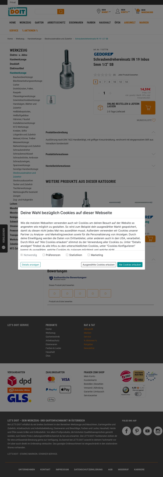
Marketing (97, 255)
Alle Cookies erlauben (130, 264)
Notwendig (30, 255)
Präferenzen (53, 255)
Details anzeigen (30, 264)
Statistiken (75, 255)
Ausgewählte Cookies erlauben (99, 264)
